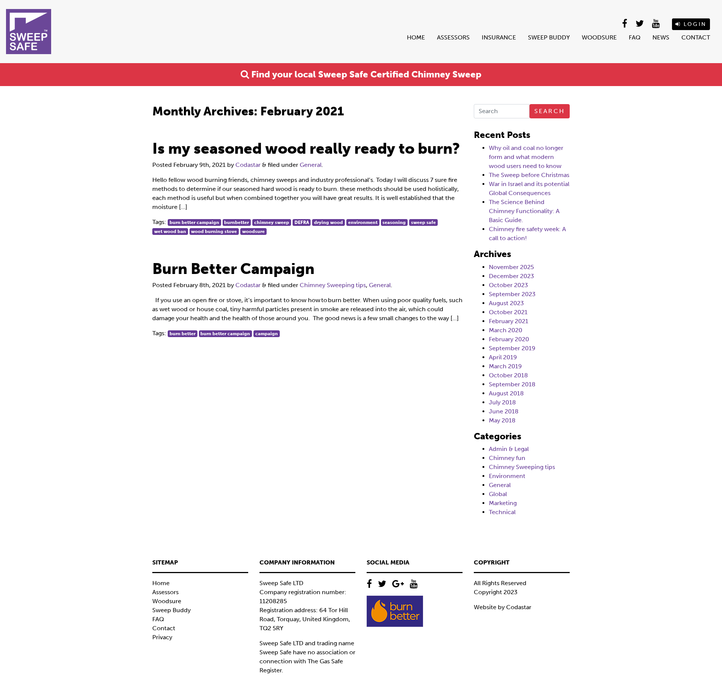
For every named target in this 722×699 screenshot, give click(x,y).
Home (416, 37)
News (660, 37)
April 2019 (503, 357)
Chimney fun (507, 457)
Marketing (503, 503)
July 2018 (502, 402)
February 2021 (508, 321)
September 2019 (512, 348)
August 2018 (506, 393)
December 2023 (511, 276)
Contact (695, 37)
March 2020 (505, 330)
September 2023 (512, 294)
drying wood (328, 222)
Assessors (453, 37)
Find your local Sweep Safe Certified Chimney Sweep (365, 74)
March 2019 (505, 366)
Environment (507, 476)
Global (498, 494)
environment (363, 222)
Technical (502, 512)
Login (694, 24)
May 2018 (502, 420)
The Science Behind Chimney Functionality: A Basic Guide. (524, 211)
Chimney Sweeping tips (333, 285)
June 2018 (504, 411)
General (311, 164)
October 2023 (508, 285)
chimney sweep (271, 222)
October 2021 (508, 312)
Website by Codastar (502, 607)
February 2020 (509, 339)
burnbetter (236, 222)
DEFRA (301, 222)
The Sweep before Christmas (529, 175)
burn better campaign (194, 222)
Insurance (499, 37)
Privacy (162, 637)
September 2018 (512, 384)
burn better (183, 333)
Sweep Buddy (549, 37)
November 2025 (511, 267)
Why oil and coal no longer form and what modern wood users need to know (526, 156)
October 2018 (508, 375)
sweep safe (423, 222)
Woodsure (599, 37)
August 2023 (506, 303)
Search (549, 111)
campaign (266, 333)
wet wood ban (170, 231)
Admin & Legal (509, 448)
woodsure (253, 231)
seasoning (394, 222)
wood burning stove (214, 231)
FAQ (634, 37)
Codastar (248, 164)
